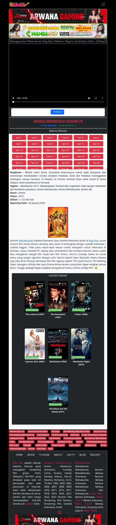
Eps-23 (81, 156)
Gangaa (27, 445)
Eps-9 (50, 143)
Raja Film (94, 240)
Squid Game (55, 438)
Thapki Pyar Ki (58, 445)
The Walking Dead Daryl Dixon (76, 431)
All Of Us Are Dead (59, 435)
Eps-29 (81, 162)
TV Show (56, 462)
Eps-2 (34, 137)
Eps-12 (96, 143)
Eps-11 (81, 143)
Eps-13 (19, 150)
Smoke (79, 441)
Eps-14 (34, 150)
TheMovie (57, 112)
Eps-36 (96, 169)
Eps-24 (96, 156)
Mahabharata (26, 240)
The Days (55, 431)
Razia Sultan (41, 445)
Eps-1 (19, 137)
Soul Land (14, 445)
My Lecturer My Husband (95, 438)
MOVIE (31, 454)
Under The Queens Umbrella (94, 435)
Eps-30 (96, 162)
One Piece (41, 448)
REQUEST (95, 454)
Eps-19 (19, 156)
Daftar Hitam (90, 510)
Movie (47, 462)
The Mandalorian (26, 441)
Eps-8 (34, 143)
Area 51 (67, 462)
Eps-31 (19, 169)
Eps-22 (65, 156)
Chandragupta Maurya (96, 441)
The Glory (75, 435)
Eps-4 (65, 137)
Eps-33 (50, 169)
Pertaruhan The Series (37, 431)
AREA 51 (58, 454)
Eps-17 (81, 150)
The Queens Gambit (72, 438)
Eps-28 (65, 162)
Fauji (50, 448)
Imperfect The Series (36, 438)
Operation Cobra (65, 441)
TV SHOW (44, 454)
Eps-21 (50, 156)
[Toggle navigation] (103, 4)
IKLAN (82, 454)
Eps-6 (96, 137)
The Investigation (45, 441)
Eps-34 (65, 169)
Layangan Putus (17, 438)
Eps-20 (34, 156)
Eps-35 (81, 169)
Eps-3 (50, 137)
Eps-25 (19, 162)
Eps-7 (19, 143)
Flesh (12, 441)
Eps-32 (34, 169)
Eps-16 (65, 150)
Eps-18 (96, 150)
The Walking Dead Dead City (22, 435)
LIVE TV (71, 454)
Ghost (103, 445)
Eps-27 (50, 162)
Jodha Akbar (75, 445)
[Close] (59, 512)
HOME (19, 454)
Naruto (31, 448)
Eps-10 (65, 143)
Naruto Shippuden (18, 448)
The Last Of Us (100, 431)
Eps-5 (80, 137)
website (29, 503)
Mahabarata (90, 445)
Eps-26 (34, 162)
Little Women (43, 435)
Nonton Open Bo (17, 431)
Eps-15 (50, 150)
